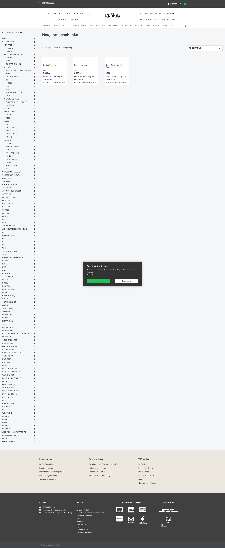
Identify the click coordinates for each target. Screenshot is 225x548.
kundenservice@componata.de (54, 510)
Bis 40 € (5, 419)
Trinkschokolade (14, 93)
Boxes (5, 39)
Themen (5, 324)
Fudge (9, 150)
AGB (78, 518)
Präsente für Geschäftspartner (51, 472)
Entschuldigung (10, 369)
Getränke (57, 26)
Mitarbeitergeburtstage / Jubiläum (156, 14)
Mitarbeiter (7, 337)
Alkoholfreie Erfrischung (18, 70)
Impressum (81, 527)
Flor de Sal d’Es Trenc (147, 476)
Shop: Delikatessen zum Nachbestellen (91, 513)
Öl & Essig (113, 26)
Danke (5, 365)
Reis (8, 118)
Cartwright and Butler (147, 483)
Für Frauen (7, 315)
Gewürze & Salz (96, 26)
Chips (8, 124)
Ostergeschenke (10, 346)
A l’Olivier (142, 464)
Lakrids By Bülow (145, 468)
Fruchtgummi (12, 146)
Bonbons (10, 143)
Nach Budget (8, 349)
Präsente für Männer (97, 468)
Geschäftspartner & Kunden (15, 334)
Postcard (6, 178)
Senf (8, 61)
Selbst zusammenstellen (78, 14)
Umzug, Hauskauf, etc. (12, 353)
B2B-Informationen (47, 464)
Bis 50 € (5, 422)
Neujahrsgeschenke (11, 372)
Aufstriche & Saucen (76, 26)
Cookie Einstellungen (84, 532)
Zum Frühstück (9, 394)
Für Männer (7, 318)
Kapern (9, 48)
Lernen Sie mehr (92, 275)
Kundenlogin (175, 4)
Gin (7, 80)
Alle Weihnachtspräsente (14, 432)
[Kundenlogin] (168, 4)
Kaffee (9, 83)
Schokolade (11, 165)
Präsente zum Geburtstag (99, 476)
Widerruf (80, 521)
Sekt (8, 86)
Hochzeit (6, 359)
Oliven (9, 51)
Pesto (9, 58)
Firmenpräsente (148, 19)
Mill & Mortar (143, 472)
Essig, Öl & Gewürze (11, 378)
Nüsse (9, 137)
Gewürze (10, 105)
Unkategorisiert (10, 185)
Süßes (137, 26)
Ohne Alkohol (8, 384)
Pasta (8, 115)
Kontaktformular (82, 530)
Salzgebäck (11, 131)
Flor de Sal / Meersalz (16, 102)
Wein (8, 96)
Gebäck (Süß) (12, 153)
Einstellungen (126, 281)
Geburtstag (7, 356)
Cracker (10, 127)
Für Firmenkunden (10, 435)
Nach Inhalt (7, 343)
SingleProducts (9, 181)
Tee (7, 89)
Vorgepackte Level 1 (11, 172)
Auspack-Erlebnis (83, 510)
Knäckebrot (11, 134)
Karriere (79, 507)
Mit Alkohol (7, 381)
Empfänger (7, 321)
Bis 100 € (6, 429)
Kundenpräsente (46, 468)
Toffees (10, 169)
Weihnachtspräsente (47, 479)
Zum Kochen (7, 397)
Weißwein (7, 413)
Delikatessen (8, 42)
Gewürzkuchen (13, 159)
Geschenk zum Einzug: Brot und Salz (104, 464)
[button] (185, 25)
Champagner (12, 77)
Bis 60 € (5, 426)
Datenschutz (81, 524)
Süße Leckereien (10, 391)
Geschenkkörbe (9, 340)
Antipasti (166, 26)
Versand (49, 79)
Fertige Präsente (52, 14)
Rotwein (6, 407)
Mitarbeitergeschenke (48, 476)
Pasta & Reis (152, 26)
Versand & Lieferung (84, 516)
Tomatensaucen (13, 64)
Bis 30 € (5, 416)
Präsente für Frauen (97, 472)
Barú (140, 479)
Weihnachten (168, 19)
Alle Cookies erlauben (98, 281)
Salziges (125, 26)
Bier (8, 73)
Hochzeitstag (8, 362)
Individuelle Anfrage (68, 19)
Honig (8, 156)
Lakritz (9, 162)
